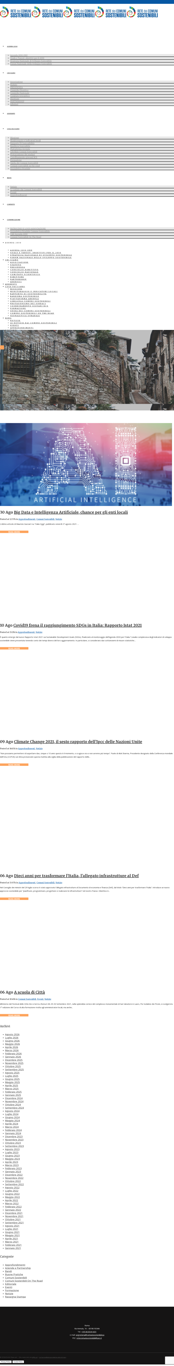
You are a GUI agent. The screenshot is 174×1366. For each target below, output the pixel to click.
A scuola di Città (29, 992)
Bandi (8, 1271)
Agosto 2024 (12, 1111)
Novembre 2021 (14, 1216)
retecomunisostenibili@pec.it (89, 1338)
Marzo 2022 (12, 1203)
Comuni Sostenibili (45, 519)
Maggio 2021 (12, 1235)
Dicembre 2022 (14, 1174)
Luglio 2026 (11, 1037)
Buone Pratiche (14, 1274)
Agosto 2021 (12, 1225)
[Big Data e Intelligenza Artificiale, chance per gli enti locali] (86, 505)
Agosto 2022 (12, 1187)
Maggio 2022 (12, 1197)
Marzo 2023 (12, 1165)
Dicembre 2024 (14, 1098)
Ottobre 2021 (13, 1219)
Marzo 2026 (12, 1050)
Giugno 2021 (12, 1232)
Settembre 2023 (14, 1146)
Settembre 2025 (14, 1069)
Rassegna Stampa (15, 1296)
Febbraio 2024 (13, 1130)
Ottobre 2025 (13, 1066)
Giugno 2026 (12, 1040)
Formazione (12, 1290)
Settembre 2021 (14, 1222)
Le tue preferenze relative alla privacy (52, 1357)
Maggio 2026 (12, 1044)
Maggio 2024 (12, 1120)
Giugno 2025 (12, 1079)
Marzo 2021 (12, 1241)
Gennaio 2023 (13, 1171)
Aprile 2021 (11, 1238)
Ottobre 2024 (13, 1104)
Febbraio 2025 (13, 1091)
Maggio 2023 (12, 1158)
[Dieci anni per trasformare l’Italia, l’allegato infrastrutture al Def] (60, 869)
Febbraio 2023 (13, 1168)
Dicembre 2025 (14, 1060)
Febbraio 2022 (13, 1206)
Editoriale (10, 1284)
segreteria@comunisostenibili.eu (90, 1335)
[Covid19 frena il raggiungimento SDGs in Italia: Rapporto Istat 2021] (86, 618)
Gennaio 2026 (13, 1056)
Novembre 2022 (14, 1178)
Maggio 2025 (12, 1082)
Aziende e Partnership (18, 1268)
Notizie (58, 519)
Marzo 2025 (12, 1088)
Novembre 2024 (14, 1101)
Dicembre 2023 (14, 1136)
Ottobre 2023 (13, 1143)
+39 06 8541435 (89, 1331)
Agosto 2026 (12, 1034)
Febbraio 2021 (13, 1245)
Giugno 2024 (12, 1117)
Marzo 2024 (12, 1127)
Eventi (40, 999)
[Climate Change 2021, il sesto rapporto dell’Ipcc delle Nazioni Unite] (86, 735)
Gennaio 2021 (13, 1248)
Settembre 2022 (14, 1184)
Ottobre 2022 (13, 1181)
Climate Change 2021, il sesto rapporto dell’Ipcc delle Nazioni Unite (78, 741)
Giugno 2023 (12, 1155)
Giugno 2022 (12, 1194)
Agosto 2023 (12, 1149)
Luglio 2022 (11, 1190)
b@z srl (35, 1357)
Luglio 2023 (11, 1152)
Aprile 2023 (11, 1162)
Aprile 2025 (11, 1085)
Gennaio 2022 (13, 1210)
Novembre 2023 (14, 1139)
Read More (14, 532)
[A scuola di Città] (86, 985)
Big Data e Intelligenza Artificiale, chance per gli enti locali (71, 512)
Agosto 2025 (12, 1072)
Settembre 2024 (14, 1107)
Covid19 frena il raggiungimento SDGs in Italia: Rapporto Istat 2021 (77, 625)
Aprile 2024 (11, 1123)
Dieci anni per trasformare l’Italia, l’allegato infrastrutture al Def (76, 875)
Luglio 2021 (11, 1229)
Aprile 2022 (11, 1200)
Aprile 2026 (11, 1047)
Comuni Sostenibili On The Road (24, 1280)
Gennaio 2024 (13, 1133)
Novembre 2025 (14, 1063)
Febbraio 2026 (13, 1053)
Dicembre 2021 (14, 1213)
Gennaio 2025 (13, 1095)
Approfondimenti (26, 519)
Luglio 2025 (11, 1076)
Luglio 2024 (11, 1114)
